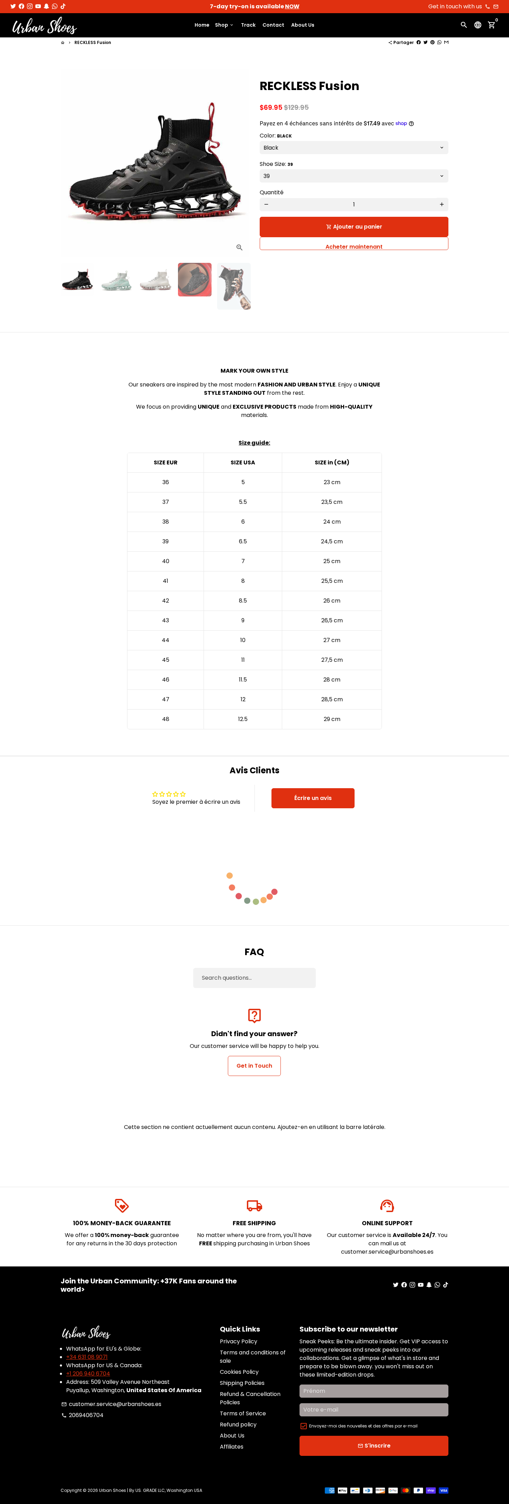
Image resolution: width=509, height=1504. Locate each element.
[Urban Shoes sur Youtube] (38, 6)
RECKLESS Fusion (92, 42)
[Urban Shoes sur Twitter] (13, 6)
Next (240, 163)
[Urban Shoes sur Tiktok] (63, 6)
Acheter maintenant (354, 246)
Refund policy (238, 1425)
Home (202, 25)
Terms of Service (243, 1413)
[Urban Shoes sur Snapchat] (46, 6)
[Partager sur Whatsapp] (439, 42)
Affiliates (231, 1447)
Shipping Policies (242, 1383)
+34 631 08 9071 (87, 1357)
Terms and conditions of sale (253, 1357)
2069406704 (82, 1415)
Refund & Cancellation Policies (250, 1398)
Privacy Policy (238, 1341)
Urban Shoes (112, 1490)
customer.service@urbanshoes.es (111, 1404)
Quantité (272, 192)
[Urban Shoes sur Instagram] (30, 6)
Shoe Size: (276, 164)
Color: (276, 135)
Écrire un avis (313, 798)
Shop (224, 25)
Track (248, 25)
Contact (273, 25)
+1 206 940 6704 (88, 1374)
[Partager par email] (446, 42)
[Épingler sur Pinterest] (432, 42)
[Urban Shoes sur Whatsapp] (54, 6)
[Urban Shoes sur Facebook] (21, 6)
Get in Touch (254, 1066)
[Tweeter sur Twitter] (425, 42)
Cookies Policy (239, 1372)
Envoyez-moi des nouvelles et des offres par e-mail (363, 1426)
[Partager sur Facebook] (419, 42)
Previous (70, 163)
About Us (302, 25)
